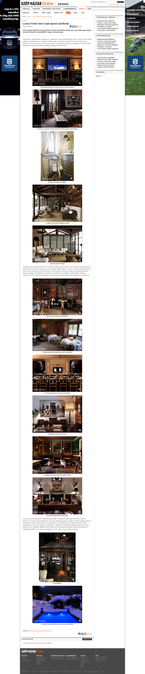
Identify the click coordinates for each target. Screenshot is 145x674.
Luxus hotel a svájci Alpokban (106, 30)
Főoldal (26, 9)
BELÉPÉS (93, 2)
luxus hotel (36, 631)
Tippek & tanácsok (101, 658)
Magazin (36, 9)
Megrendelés (26, 660)
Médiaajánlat (44, 671)
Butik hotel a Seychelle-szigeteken (107, 25)
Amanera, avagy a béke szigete (106, 23)
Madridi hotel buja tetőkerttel (105, 21)
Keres (119, 2)
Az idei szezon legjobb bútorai (106, 43)
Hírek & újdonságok (57, 657)
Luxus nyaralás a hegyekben (106, 57)
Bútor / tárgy (46, 12)
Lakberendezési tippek (73, 658)
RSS (102, 671)
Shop (75, 12)
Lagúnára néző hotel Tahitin (105, 67)
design (30, 631)
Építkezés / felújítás (51, 9)
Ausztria (42, 631)
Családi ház (25, 12)
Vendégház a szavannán (104, 26)
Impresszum (25, 671)
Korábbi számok (41, 658)
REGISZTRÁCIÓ (101, 2)
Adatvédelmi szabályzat (91, 671)
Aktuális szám (40, 657)
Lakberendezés (69, 9)
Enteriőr (35, 12)
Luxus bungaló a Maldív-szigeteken (107, 28)
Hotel (68, 12)
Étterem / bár (58, 12)
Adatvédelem (77, 671)
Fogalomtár (99, 660)
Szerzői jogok (66, 671)
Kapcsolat (34, 671)
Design (82, 9)
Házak (23, 657)
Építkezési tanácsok (57, 658)
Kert (90, 9)
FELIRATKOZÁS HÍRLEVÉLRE (116, 5)
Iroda (82, 12)
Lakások (24, 658)
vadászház (49, 631)
